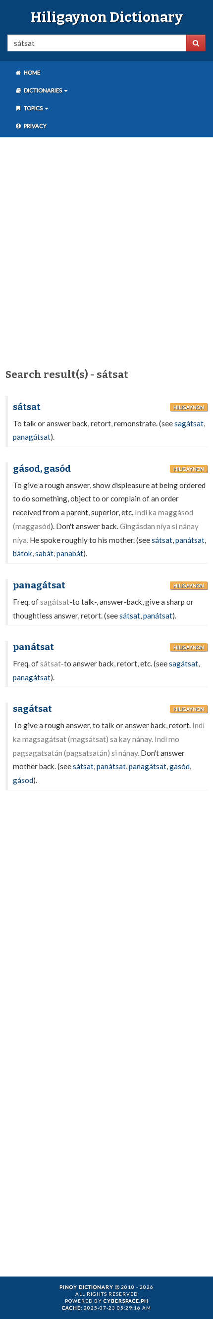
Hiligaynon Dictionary (107, 17)
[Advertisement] (106, 251)
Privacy (35, 126)
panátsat (190, 540)
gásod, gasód (42, 468)
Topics (33, 108)
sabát (44, 553)
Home (31, 72)
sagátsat (189, 423)
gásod (23, 780)
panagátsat (32, 436)
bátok (22, 553)
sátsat (27, 407)
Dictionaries (43, 90)
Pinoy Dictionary (86, 1287)
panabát (69, 553)
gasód (179, 766)
